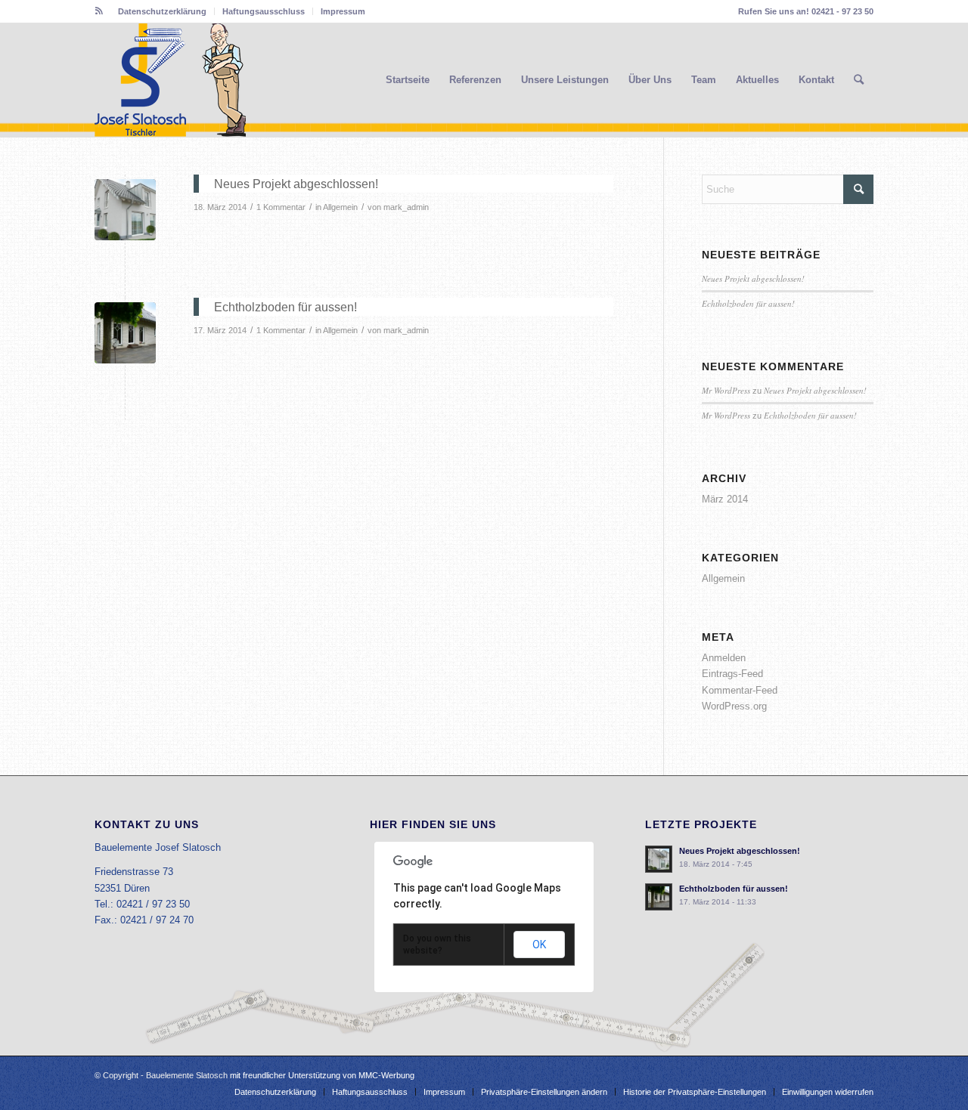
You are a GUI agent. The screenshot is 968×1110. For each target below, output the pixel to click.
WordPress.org (734, 706)
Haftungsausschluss (263, 11)
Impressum (343, 11)
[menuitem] (162, 11)
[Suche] (858, 80)
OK (539, 944)
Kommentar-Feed (739, 690)
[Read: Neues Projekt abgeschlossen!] (658, 859)
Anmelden (724, 657)
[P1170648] (125, 209)
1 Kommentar (281, 207)
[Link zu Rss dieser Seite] (99, 11)
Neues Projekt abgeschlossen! (753, 278)
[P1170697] (125, 332)
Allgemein (340, 207)
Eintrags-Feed (732, 673)
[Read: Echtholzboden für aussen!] (658, 897)
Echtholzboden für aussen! (748, 303)
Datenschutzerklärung (162, 11)
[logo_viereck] (170, 80)
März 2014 (725, 499)
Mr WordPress (726, 390)
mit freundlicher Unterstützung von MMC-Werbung (322, 1075)
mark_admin (406, 207)
